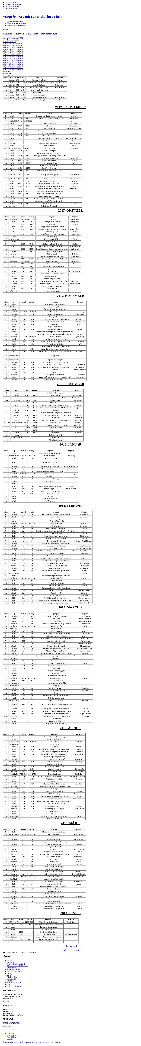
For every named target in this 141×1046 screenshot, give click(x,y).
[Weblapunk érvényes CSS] (12, 1042)
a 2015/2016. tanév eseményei (13, 53)
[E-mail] (6, 38)
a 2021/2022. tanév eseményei (13, 64)
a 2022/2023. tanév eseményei (13, 66)
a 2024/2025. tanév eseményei (13, 70)
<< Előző (65, 946)
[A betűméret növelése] (15, 22)
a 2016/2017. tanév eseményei (13, 55)
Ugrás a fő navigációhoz (13, 4)
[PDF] (20, 38)
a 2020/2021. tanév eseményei (13, 62)
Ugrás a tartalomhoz (11, 2)
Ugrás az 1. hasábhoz (12, 6)
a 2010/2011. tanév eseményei (13, 43)
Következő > (76, 950)
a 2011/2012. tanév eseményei (13, 45)
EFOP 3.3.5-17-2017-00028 (12, 1023)
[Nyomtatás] (13, 38)
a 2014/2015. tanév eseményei (13, 51)
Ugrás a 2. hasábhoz (11, 8)
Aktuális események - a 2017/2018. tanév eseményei (30, 33)
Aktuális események (9, 42)
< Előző (63, 950)
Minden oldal (7, 71)
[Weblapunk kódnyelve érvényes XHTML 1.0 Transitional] (41, 1042)
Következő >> (74, 946)
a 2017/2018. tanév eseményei (13, 57)
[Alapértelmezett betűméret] (16, 24)
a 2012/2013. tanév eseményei (13, 47)
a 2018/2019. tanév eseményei (13, 58)
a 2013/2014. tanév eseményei (13, 49)
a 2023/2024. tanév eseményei (13, 68)
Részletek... (6, 1001)
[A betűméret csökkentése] (16, 25)
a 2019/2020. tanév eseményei (13, 60)
